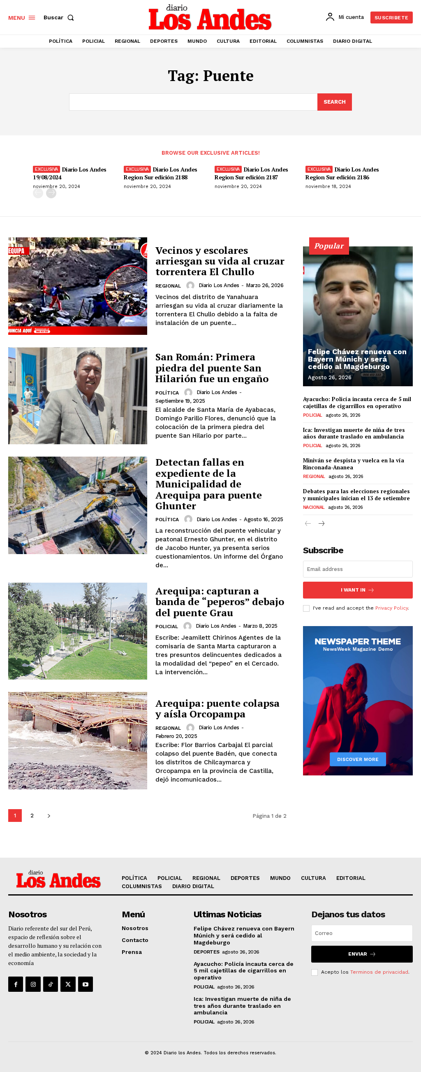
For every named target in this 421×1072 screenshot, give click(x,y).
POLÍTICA (167, 393)
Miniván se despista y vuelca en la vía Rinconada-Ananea (353, 464)
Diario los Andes (219, 285)
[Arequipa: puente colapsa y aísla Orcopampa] (77, 740)
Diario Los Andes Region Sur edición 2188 (160, 173)
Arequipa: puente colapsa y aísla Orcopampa (217, 708)
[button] (60, 17)
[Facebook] (15, 984)
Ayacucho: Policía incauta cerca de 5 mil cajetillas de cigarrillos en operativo (357, 402)
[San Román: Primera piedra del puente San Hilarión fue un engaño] (77, 396)
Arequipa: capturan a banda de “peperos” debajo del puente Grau (219, 601)
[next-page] (51, 193)
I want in (353, 590)
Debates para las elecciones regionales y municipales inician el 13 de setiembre (356, 494)
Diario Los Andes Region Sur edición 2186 (342, 173)
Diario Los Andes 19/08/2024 (69, 173)
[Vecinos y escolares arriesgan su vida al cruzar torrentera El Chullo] (77, 286)
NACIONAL (314, 507)
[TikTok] (50, 984)
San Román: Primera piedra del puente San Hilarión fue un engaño (211, 367)
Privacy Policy (391, 608)
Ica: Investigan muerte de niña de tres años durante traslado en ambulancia (354, 433)
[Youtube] (85, 984)
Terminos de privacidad (379, 972)
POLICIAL (166, 626)
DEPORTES (207, 952)
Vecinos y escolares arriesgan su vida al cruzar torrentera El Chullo (220, 261)
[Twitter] (67, 984)
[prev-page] (38, 193)
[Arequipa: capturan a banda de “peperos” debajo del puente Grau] (77, 631)
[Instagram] (32, 984)
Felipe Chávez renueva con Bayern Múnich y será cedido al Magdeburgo (357, 359)
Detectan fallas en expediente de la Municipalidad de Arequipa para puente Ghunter (208, 483)
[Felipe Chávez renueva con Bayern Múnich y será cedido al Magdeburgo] (358, 316)
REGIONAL (168, 286)
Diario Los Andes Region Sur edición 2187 (251, 173)
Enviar (357, 954)
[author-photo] (191, 285)
